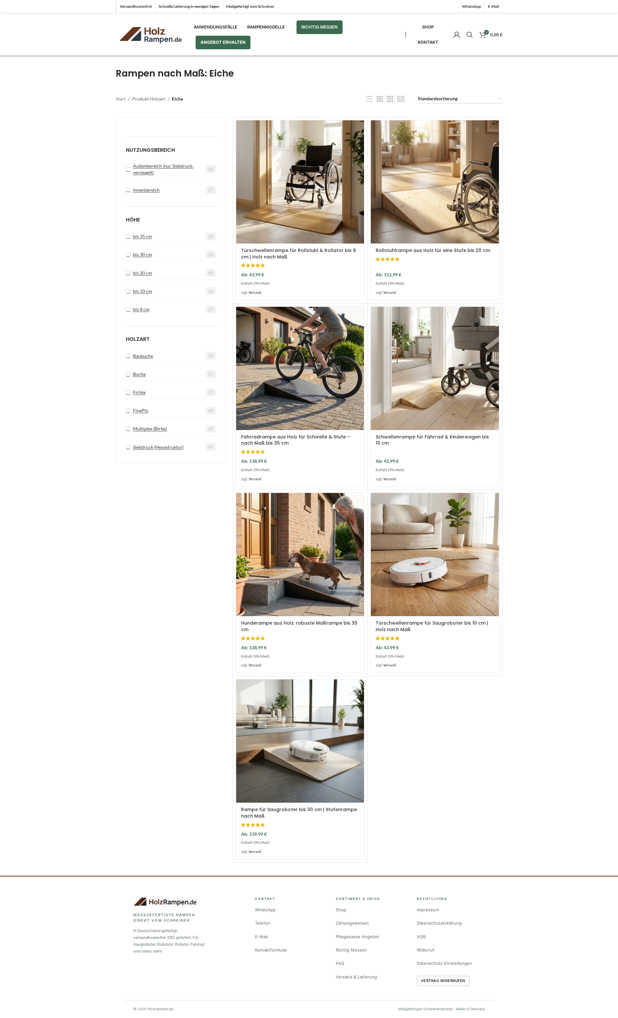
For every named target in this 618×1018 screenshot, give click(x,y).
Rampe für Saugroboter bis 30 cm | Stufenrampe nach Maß (299, 812)
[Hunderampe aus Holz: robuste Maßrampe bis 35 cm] (300, 554)
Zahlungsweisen (352, 923)
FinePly (140, 410)
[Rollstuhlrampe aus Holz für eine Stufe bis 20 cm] (435, 182)
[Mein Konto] (456, 34)
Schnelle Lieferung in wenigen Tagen (189, 6)
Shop (341, 909)
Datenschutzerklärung (439, 923)
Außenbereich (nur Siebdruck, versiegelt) (163, 169)
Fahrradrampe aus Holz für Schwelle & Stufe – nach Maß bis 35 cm (295, 440)
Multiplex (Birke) (150, 428)
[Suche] (469, 34)
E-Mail (261, 936)
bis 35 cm (142, 236)
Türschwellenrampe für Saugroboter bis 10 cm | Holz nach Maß (432, 626)
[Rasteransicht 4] (400, 99)
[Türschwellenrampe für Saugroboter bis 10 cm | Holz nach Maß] (435, 554)
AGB (421, 936)
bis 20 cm (142, 273)
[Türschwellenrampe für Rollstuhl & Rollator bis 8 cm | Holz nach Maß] (300, 182)
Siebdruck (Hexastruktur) (158, 447)
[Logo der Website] (151, 34)
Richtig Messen (351, 949)
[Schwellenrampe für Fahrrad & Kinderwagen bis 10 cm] (435, 368)
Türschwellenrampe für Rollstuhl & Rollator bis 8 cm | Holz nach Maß (298, 253)
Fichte (139, 392)
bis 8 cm (141, 309)
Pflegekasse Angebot (357, 936)
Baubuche (143, 356)
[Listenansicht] (370, 99)
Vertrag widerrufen (443, 980)
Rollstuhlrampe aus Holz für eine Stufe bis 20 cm (433, 250)
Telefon (262, 923)
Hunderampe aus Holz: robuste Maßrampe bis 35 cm (299, 626)
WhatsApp (265, 909)
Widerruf (425, 949)
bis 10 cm (142, 291)
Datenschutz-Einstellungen (444, 963)
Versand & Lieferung (356, 976)
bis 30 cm (142, 254)
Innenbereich (146, 190)
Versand (254, 292)
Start (121, 99)
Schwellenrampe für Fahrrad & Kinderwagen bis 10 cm (432, 440)
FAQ (340, 963)
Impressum (428, 909)
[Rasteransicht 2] (380, 99)
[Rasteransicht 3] (390, 99)
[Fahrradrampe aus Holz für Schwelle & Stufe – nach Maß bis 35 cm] (300, 368)
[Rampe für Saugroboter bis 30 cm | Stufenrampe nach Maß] (300, 741)
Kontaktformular (271, 949)
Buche (139, 374)
